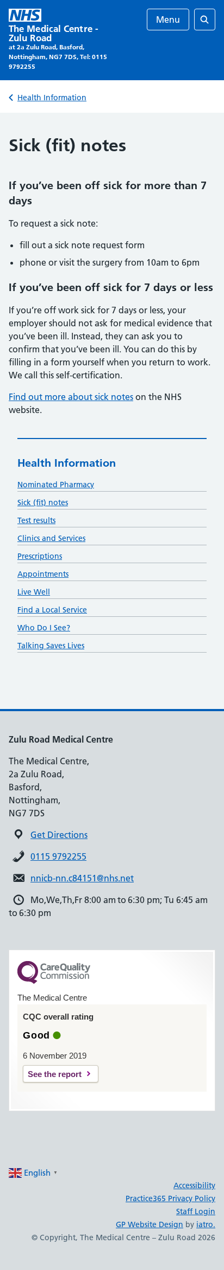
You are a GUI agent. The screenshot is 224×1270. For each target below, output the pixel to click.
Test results (36, 520)
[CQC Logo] (53, 981)
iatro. (205, 1224)
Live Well (33, 592)
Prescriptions (39, 556)
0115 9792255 (58, 856)
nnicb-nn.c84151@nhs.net (82, 878)
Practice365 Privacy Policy (170, 1198)
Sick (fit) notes (42, 502)
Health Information (51, 97)
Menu (168, 19)
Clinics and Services (51, 538)
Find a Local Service (52, 610)
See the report (55, 1074)
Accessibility (194, 1185)
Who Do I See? (43, 628)
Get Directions (59, 834)
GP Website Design (149, 1224)
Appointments (43, 574)
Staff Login (195, 1211)
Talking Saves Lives (50, 645)
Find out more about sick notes (71, 396)
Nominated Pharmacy (55, 484)
